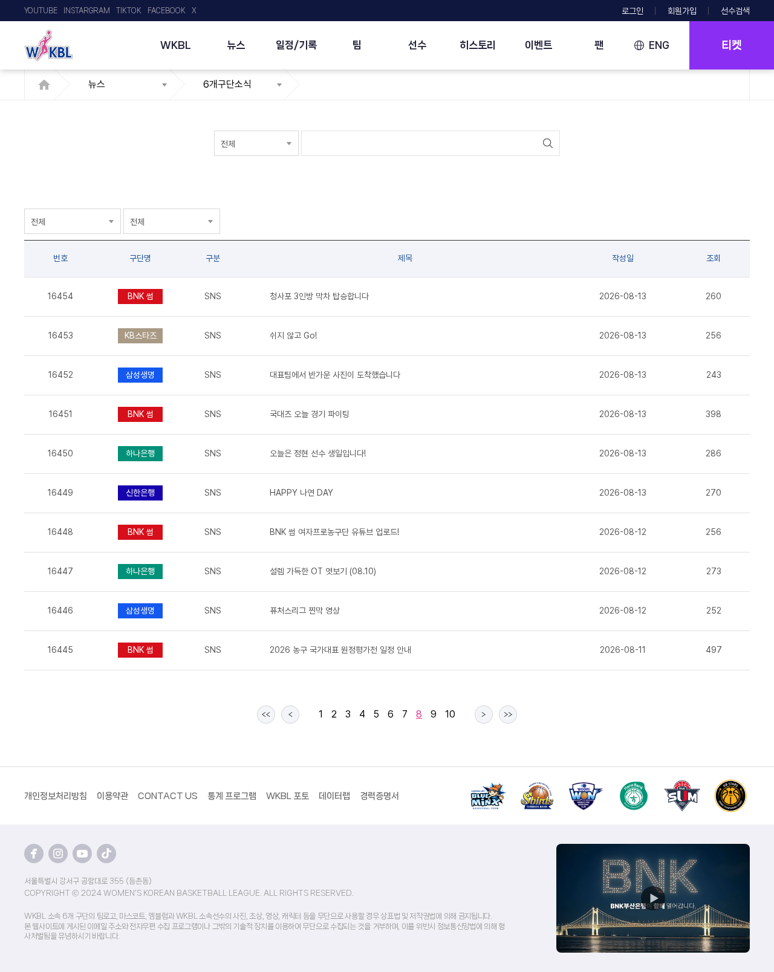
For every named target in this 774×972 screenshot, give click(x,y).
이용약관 (112, 796)
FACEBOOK (167, 10)
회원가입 (682, 11)
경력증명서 (379, 796)
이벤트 (538, 44)
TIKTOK (128, 10)
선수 (417, 44)
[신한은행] (537, 786)
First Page (266, 714)
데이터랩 (334, 796)
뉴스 (236, 44)
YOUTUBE (40, 10)
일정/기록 (296, 44)
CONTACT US (168, 796)
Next (484, 714)
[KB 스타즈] (730, 786)
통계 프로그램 (231, 796)
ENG (659, 45)
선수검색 (735, 11)
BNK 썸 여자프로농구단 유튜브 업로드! (334, 532)
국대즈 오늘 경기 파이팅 (310, 414)
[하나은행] (633, 786)
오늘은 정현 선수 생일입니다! (318, 453)
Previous (290, 714)
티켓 (731, 45)
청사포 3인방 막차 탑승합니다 (319, 296)
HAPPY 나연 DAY (301, 492)
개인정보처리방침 (55, 796)
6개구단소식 (227, 84)
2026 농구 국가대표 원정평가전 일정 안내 (340, 650)
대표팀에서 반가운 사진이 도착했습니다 (335, 375)
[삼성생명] (488, 786)
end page (508, 714)
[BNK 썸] (682, 786)
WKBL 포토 (287, 796)
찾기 (547, 143)
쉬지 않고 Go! (293, 335)
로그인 (632, 11)
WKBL (175, 44)
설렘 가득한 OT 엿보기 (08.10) (323, 571)
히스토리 (478, 44)
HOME (47, 85)
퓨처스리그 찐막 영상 (305, 610)
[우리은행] (585, 786)
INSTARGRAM (86, 10)
